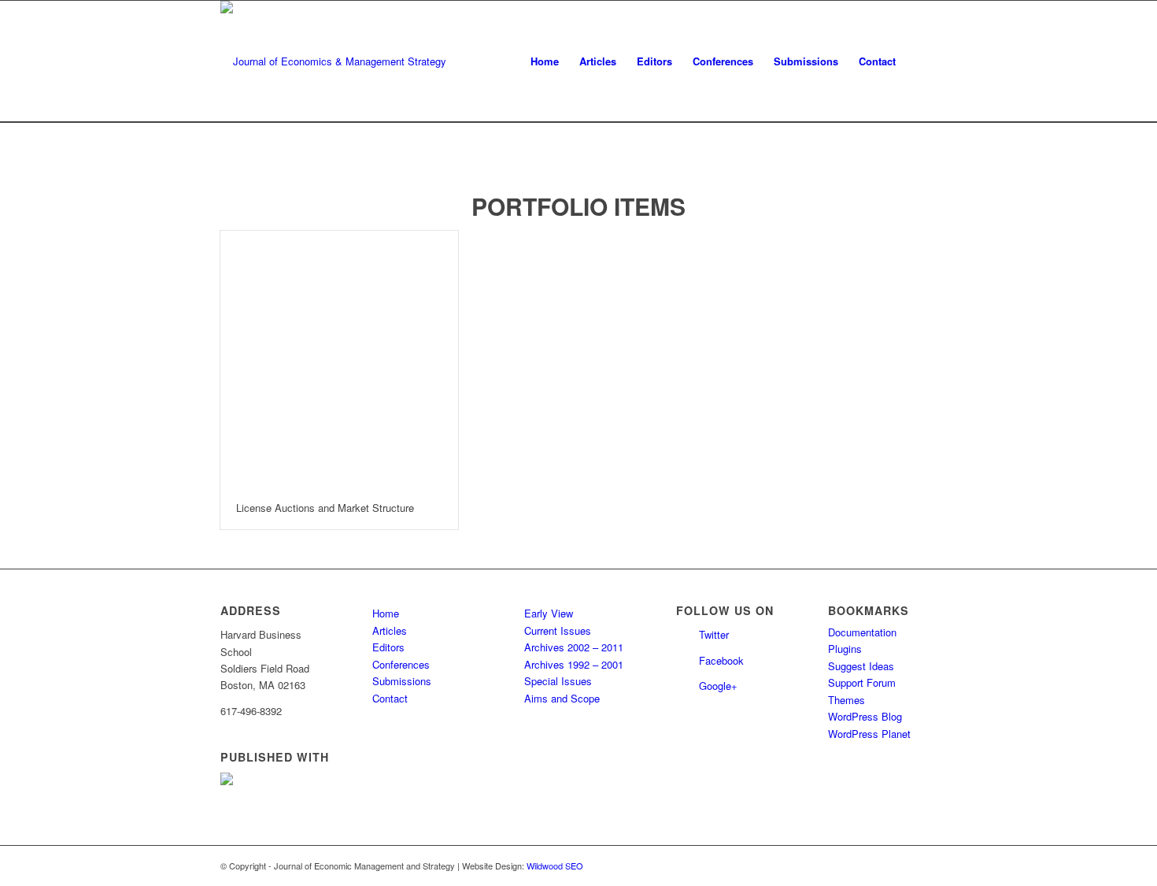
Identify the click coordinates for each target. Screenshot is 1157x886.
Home (385, 613)
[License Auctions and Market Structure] (339, 359)
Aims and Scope (562, 698)
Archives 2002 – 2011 (573, 646)
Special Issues (558, 680)
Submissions (401, 680)
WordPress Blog (865, 716)
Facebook (721, 660)
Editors (388, 646)
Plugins (845, 648)
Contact (390, 698)
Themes (846, 699)
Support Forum (862, 682)
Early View (548, 613)
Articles (389, 630)
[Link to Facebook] (925, 865)
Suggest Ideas (861, 665)
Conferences (401, 664)
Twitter (714, 634)
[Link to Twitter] (901, 865)
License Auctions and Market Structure (325, 507)
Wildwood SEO (555, 865)
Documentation (862, 632)
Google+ (718, 685)
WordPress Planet (869, 733)
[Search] (921, 61)
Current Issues (557, 630)
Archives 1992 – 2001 (573, 664)
